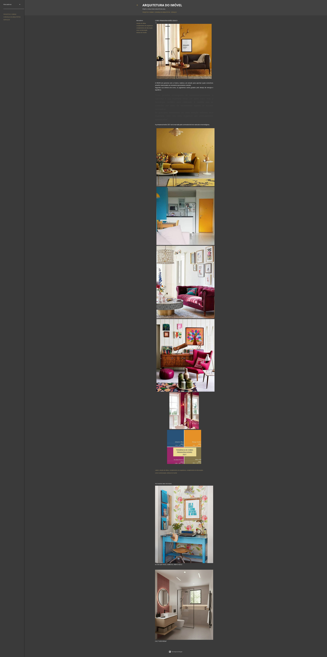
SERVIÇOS (174, 12)
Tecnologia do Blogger (177, 651)
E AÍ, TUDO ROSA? (161, 641)
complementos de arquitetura (144, 25)
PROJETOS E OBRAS (148, 12)
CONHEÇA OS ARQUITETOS (162, 12)
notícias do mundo (141, 32)
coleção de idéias (141, 23)
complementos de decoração (144, 28)
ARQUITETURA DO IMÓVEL (162, 5)
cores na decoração (141, 30)
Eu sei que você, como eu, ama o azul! (168, 564)
